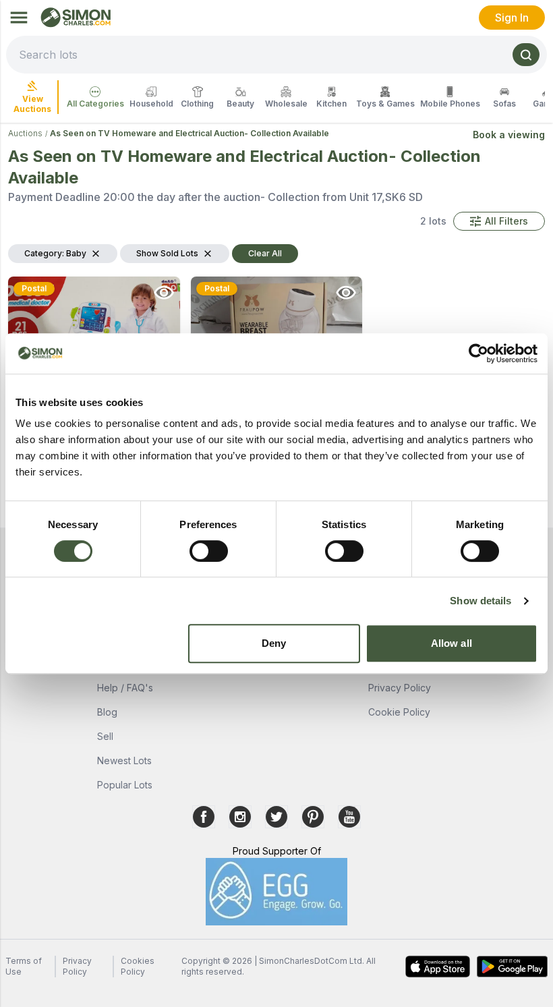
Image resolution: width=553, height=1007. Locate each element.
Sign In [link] (512, 17)
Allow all (451, 643)
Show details (480, 600)
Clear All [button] (265, 253)
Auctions (25, 133)
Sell (105, 736)
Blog (107, 712)
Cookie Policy (399, 712)
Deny (274, 643)
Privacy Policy (399, 687)
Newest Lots (124, 760)
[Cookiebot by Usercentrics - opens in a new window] (478, 353)
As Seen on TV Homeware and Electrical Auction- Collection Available (189, 133)
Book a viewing (509, 134)
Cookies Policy (137, 966)
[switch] (209, 551)
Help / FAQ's (125, 687)
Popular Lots (124, 784)
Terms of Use (23, 966)
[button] (499, 221)
